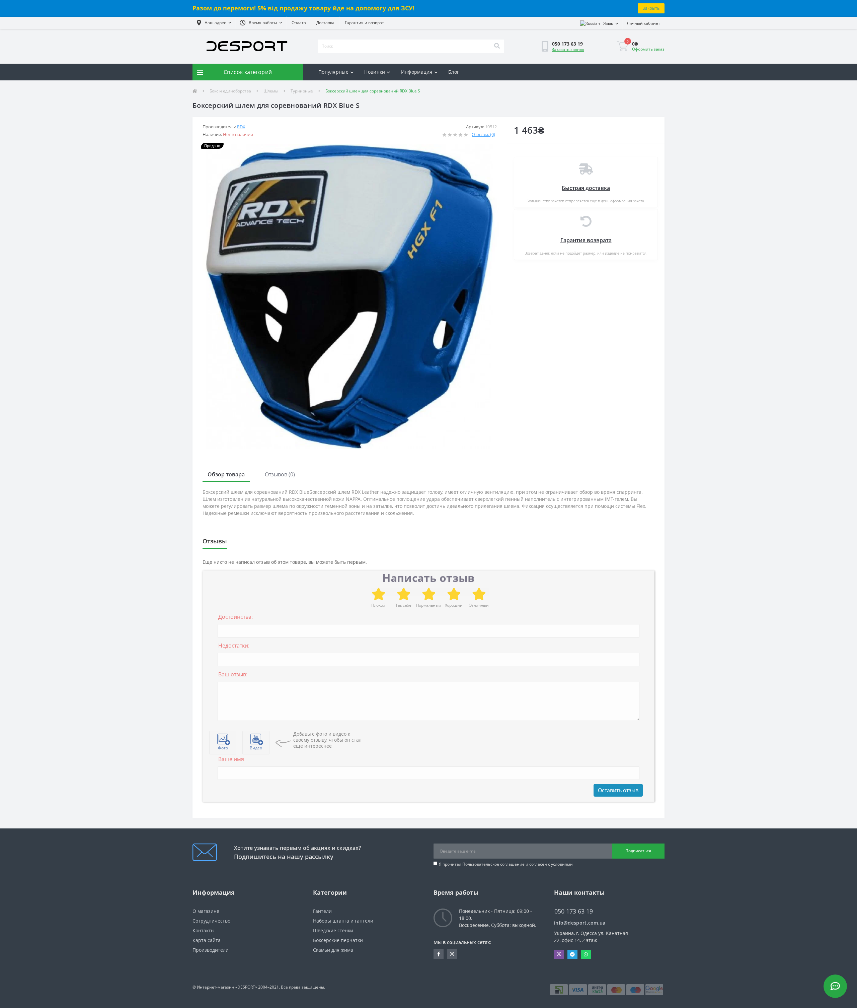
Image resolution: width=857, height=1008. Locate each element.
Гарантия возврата (586, 240)
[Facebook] (439, 954)
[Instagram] (452, 954)
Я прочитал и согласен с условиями (506, 864)
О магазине (205, 911)
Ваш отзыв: (232, 674)
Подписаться (638, 851)
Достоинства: (235, 616)
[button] (213, 23)
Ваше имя (231, 759)
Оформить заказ (648, 49)
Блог (453, 72)
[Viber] (559, 954)
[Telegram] (572, 954)
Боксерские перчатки (338, 940)
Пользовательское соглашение (493, 864)
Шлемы (270, 91)
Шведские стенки (333, 930)
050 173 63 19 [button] (573, 911)
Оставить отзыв (618, 790)
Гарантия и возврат (364, 22)
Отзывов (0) (280, 474)
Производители (210, 950)
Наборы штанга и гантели (343, 921)
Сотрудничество (211, 921)
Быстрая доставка (586, 188)
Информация (417, 72)
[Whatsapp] (586, 954)
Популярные (333, 72)
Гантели (322, 911)
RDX (241, 127)
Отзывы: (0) (483, 134)
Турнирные (302, 91)
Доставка (325, 22)
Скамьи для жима (333, 950)
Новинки (374, 72)
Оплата (299, 22)
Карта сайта (206, 940)
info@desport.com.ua (580, 923)
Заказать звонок (568, 49)
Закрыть (651, 8)
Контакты (203, 930)
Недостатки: (233, 645)
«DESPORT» (246, 987)
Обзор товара (226, 474)
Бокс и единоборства (230, 91)
